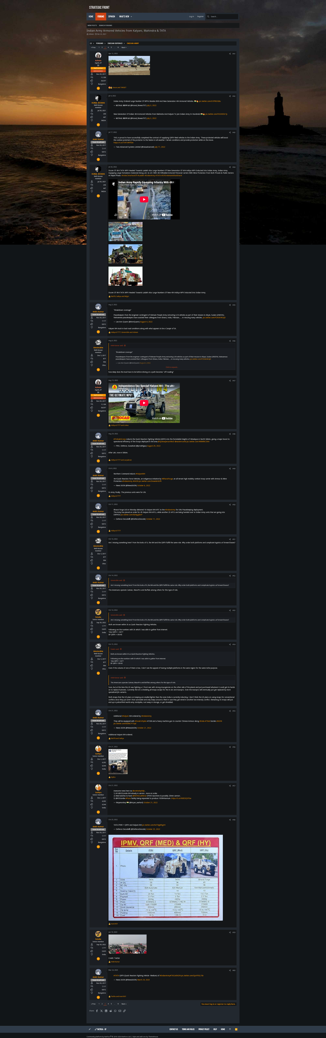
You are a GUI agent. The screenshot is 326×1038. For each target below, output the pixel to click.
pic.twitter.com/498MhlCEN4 (198, 442)
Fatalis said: (115, 649)
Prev (94, 47)
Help (215, 1029)
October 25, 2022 (153, 829)
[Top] (230, 1029)
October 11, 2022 (153, 519)
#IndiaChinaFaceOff (129, 175)
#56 (234, 747)
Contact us (173, 1029)
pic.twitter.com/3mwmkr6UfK (150, 481)
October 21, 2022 (144, 728)
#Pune (128, 798)
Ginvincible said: (116, 580)
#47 (234, 381)
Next (123, 47)
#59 (234, 932)
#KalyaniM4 (140, 474)
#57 (234, 786)
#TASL (172, 976)
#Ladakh (141, 175)
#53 (234, 610)
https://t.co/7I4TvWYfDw (123, 143)
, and (120, 296)
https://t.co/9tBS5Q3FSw (181, 798)
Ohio (104, 365)
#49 (234, 469)
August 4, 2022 (146, 322)
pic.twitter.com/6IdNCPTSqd (125, 723)
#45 (234, 305)
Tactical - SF (101, 1029)
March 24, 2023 (143, 980)
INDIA (103, 120)
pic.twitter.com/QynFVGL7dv (192, 976)
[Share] (230, 53)
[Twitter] (238, 1036)
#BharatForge (167, 479)
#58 (234, 820)
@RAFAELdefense (139, 796)
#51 (234, 539)
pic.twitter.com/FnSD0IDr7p (216, 114)
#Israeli (138, 721)
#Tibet (207, 721)
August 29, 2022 (153, 446)
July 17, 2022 (160, 147)
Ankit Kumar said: (117, 345)
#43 (234, 132)
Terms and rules (188, 1029)
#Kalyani (125, 716)
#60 (234, 970)
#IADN (135, 481)
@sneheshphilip (139, 791)
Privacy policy (204, 1029)
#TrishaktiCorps (120, 439)
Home (223, 1029)
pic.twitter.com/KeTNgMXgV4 (153, 825)
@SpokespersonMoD (166, 442)
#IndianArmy (150, 175)
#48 (234, 434)
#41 (234, 54)
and (119, 87)
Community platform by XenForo (109, 1037)
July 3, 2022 (151, 105)
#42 (234, 96)
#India (202, 721)
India (104, 632)
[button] (131, 16)
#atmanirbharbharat (174, 175)
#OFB (163, 175)
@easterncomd (180, 442)
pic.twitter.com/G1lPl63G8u (210, 101)
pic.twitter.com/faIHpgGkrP (131, 515)
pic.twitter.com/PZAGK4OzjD (214, 318)
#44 (234, 167)
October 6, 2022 (143, 485)
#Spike (144, 721)
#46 (234, 341)
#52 (234, 576)
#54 (234, 644)
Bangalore (102, 84)
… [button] (115, 47)
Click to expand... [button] (172, 367)
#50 (234, 505)
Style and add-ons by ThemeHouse (145, 1037)
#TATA (158, 175)
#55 (234, 711)
